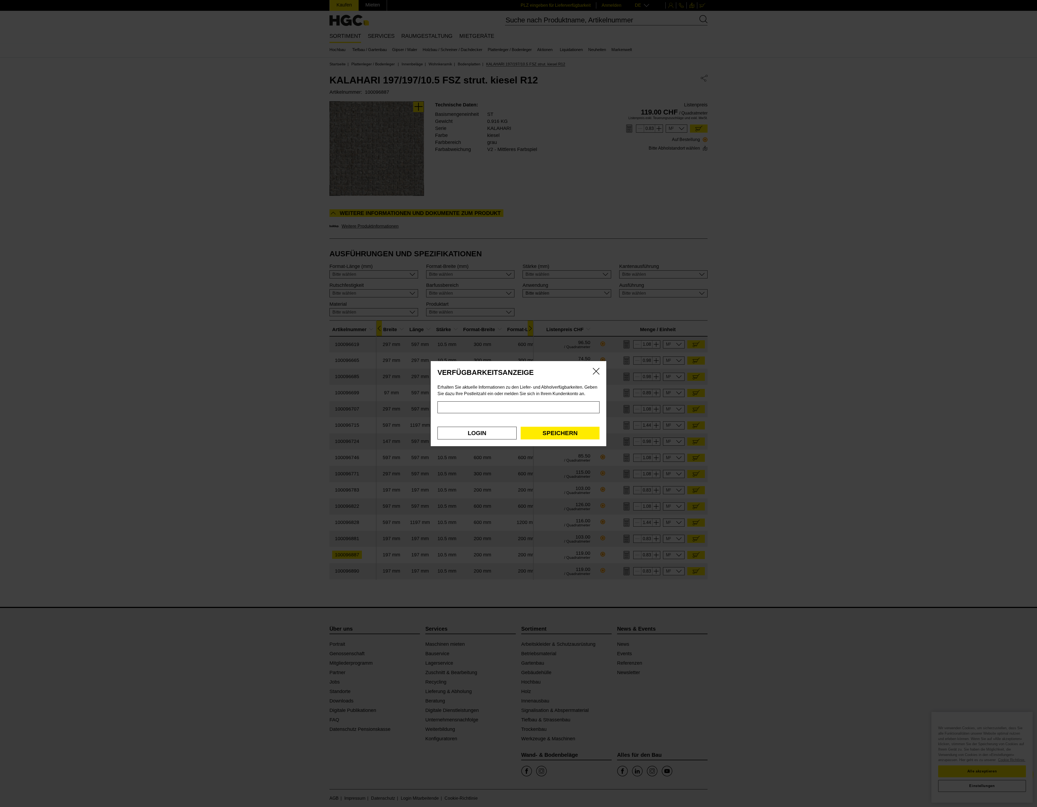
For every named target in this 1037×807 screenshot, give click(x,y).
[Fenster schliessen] (596, 372)
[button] (477, 433)
